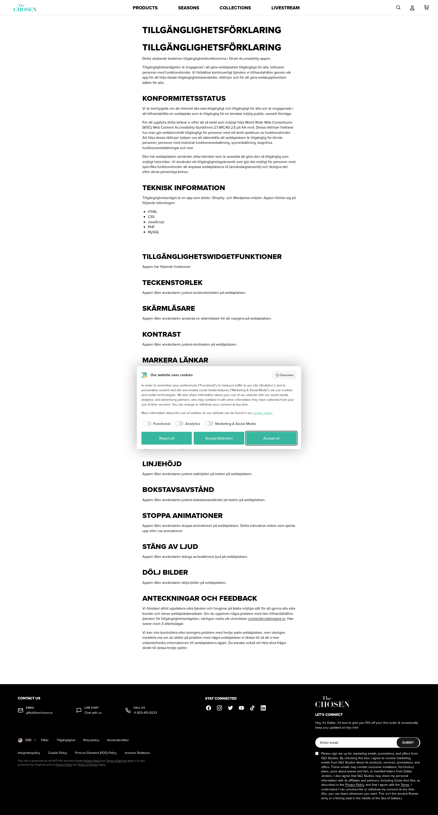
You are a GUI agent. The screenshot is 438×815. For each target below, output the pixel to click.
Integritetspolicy (29, 753)
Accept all (271, 438)
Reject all (166, 438)
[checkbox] (155, 423)
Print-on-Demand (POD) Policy (96, 753)
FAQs (45, 740)
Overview (286, 375)
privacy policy (262, 413)
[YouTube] (241, 708)
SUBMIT (408, 742)
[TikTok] (252, 708)
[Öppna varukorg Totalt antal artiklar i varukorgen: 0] (426, 8)
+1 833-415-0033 (145, 713)
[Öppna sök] (398, 8)
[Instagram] (219, 708)
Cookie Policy (57, 753)
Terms (405, 784)
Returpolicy (91, 740)
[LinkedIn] (263, 708)
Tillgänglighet (66, 740)
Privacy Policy (92, 761)
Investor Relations (137, 753)
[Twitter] (230, 708)
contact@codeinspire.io (266, 618)
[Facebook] (208, 708)
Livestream (285, 7)
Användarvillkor (118, 740)
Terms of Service (116, 761)
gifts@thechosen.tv (39, 713)
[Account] (412, 7)
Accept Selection (219, 438)
